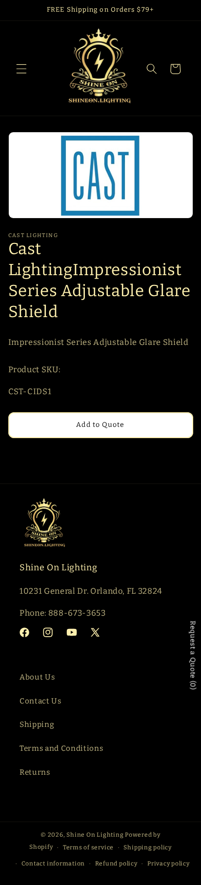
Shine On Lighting (94, 834)
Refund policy (116, 863)
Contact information (53, 863)
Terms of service (88, 847)
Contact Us (40, 701)
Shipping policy (147, 847)
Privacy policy (168, 863)
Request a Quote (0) (193, 655)
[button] (21, 68)
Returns (35, 772)
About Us (37, 677)
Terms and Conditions (61, 748)
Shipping (37, 724)
